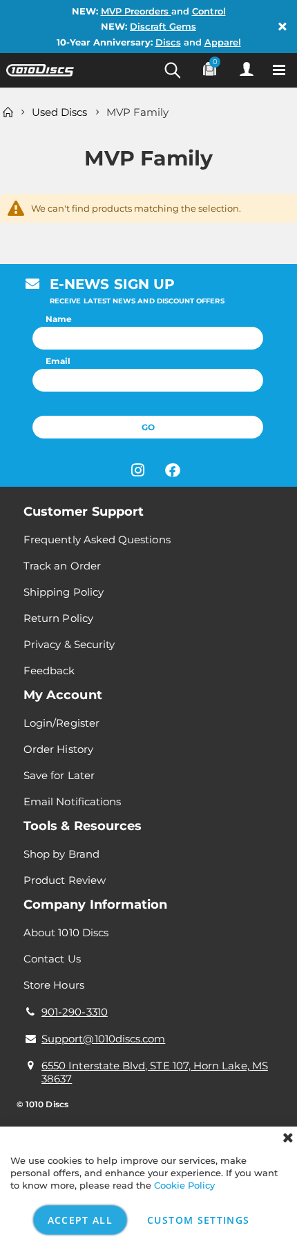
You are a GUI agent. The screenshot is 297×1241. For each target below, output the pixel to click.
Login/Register (61, 722)
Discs (168, 42)
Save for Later (59, 775)
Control (209, 11)
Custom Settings (198, 1220)
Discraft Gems (163, 26)
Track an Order (62, 565)
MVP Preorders (136, 11)
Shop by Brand (61, 853)
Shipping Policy (63, 591)
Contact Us (52, 958)
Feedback (49, 670)
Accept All (80, 1220)
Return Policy (58, 618)
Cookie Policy (184, 1185)
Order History (58, 749)
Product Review (64, 880)
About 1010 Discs (65, 932)
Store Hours (53, 984)
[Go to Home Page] (7, 112)
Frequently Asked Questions (97, 539)
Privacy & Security (69, 644)
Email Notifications (72, 801)
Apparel (222, 42)
